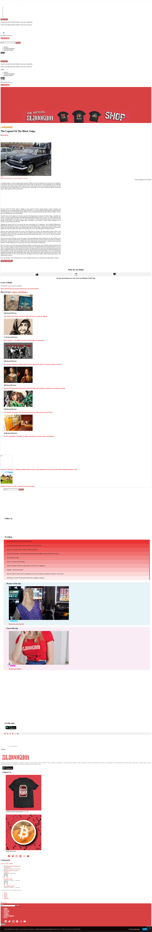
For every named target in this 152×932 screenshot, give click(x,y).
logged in (9, 286)
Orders (6, 47)
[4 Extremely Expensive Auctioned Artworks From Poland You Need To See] (77, 399)
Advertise (6, 898)
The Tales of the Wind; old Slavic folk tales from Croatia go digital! (25, 316)
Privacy (6, 894)
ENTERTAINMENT (9, 15)
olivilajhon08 (7, 867)
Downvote (114, 274)
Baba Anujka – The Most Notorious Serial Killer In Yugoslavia (24, 340)
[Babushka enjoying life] (78, 603)
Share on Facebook (14, 178)
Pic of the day (14, 621)
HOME (5, 7)
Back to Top (4, 902)
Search (18, 42)
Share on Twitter (23, 178)
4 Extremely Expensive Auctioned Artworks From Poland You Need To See (28, 412)
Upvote (37, 274)
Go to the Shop (5, 38)
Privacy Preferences (135, 929)
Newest (2, 863)
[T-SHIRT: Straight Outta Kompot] (23, 810)
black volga (4, 288)
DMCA (6, 897)
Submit (3, 53)
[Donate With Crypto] (23, 849)
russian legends (19, 288)
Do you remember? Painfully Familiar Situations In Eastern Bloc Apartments (29, 436)
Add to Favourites (6, 261)
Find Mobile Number (9, 886)
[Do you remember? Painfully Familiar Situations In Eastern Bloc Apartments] (77, 423)
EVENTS (6, 9)
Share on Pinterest (5, 178)
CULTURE (6, 10)
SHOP (5, 16)
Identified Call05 (8, 879)
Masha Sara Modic (15, 669)
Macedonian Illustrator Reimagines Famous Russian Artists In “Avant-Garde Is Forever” (33, 364)
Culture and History (19, 292)
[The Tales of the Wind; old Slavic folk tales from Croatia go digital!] (77, 303)
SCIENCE (6, 13)
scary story (27, 288)
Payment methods (9, 48)
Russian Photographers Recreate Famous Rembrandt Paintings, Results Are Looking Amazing (34, 388)
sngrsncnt (6, 871)
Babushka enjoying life (16, 624)
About (5, 892)
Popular (11, 863)
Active (7, 863)
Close (2, 904)
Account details (8, 50)
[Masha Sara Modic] (78, 648)
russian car (10, 288)
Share (2, 176)
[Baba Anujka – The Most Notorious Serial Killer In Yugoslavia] (77, 327)
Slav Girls (12, 665)
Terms (5, 895)
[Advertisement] (76, 98)
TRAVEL (6, 12)
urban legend (34, 288)
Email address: (4, 746)
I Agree (144, 929)
